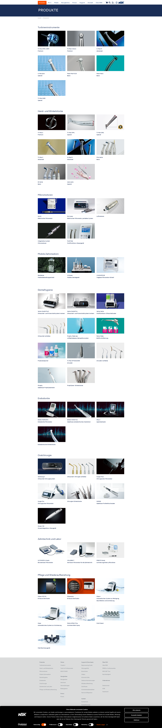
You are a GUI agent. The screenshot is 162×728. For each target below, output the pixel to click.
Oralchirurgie (45, 455)
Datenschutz (105, 685)
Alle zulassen (136, 710)
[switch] (60, 724)
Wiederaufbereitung (86, 683)
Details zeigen (101, 724)
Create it (62, 665)
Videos (83, 674)
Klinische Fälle (85, 677)
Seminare (63, 682)
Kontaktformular (85, 704)
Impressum (105, 691)
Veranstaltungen (64, 685)
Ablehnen (136, 720)
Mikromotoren (45, 195)
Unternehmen (106, 680)
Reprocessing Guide (86, 665)
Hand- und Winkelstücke (50, 111)
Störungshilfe (85, 668)
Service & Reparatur (86, 692)
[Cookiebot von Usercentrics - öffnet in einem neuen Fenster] (22, 724)
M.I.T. (49, 3)
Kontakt (90, 3)
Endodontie (44, 398)
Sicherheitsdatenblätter (87, 689)
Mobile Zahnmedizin (48, 254)
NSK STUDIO (64, 671)
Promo (74, 3)
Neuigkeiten (65, 3)
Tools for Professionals (66, 668)
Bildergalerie (64, 688)
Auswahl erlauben (136, 715)
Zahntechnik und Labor (49, 539)
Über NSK (99, 3)
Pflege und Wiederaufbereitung (54, 575)
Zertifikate (84, 686)
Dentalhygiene (45, 290)
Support (82, 3)
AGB (103, 688)
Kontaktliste (84, 701)
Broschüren (84, 671)
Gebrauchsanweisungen (88, 680)
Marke (56, 3)
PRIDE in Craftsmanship (108, 668)
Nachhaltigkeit (106, 674)
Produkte (42, 3)
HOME (39, 18)
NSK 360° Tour (106, 671)
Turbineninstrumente (48, 28)
